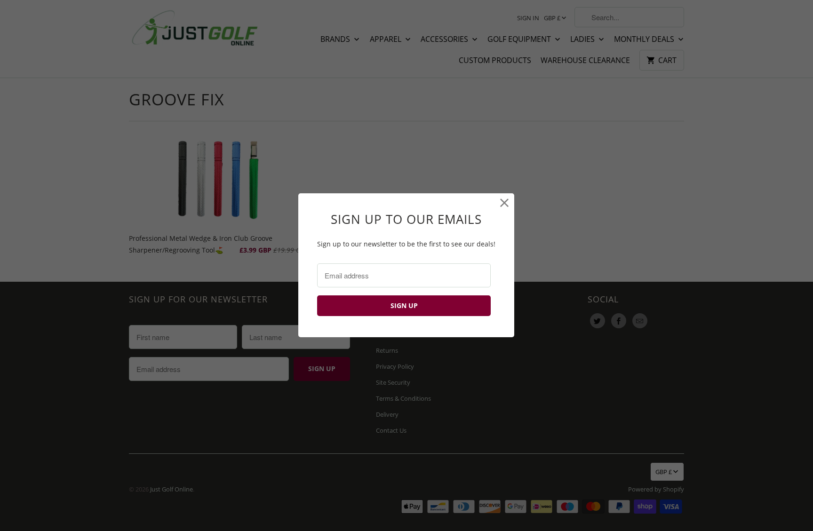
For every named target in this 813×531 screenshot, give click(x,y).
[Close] (504, 203)
